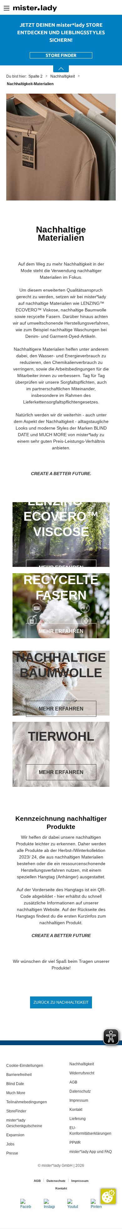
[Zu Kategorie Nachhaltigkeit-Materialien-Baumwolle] (61, 683)
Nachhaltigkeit (81, 1064)
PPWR (75, 1142)
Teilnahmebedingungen (26, 1102)
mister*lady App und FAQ (90, 1151)
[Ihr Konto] (103, 8)
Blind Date (15, 1084)
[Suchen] (94, 8)
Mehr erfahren (61, 567)
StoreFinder (16, 1111)
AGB (73, 1082)
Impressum (78, 1100)
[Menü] (6, 8)
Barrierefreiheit (19, 1075)
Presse (12, 1153)
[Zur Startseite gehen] (35, 8)
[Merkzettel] (112, 8)
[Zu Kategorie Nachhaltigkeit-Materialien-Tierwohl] (61, 754)
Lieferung (77, 1119)
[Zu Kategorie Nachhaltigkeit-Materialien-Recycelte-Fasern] (61, 605)
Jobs (10, 1144)
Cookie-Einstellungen (24, 1065)
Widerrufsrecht (81, 1073)
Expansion (15, 1135)
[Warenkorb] (119, 8)
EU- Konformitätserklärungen (90, 1131)
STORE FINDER (61, 55)
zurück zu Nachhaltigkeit (61, 1002)
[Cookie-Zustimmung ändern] (108, 1196)
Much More (15, 1093)
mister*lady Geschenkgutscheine (24, 1123)
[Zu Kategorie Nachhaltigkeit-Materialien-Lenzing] (61, 534)
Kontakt (75, 1109)
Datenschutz (80, 1091)
